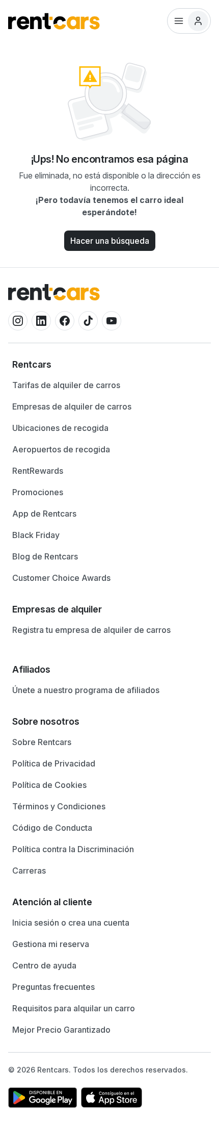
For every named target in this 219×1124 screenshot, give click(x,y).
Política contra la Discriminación (73, 849)
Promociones (37, 492)
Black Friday (36, 535)
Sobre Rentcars (41, 742)
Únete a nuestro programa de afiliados (85, 690)
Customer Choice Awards (61, 578)
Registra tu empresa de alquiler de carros (91, 630)
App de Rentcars (44, 513)
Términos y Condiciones (58, 806)
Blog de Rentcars (45, 556)
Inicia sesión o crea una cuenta (70, 922)
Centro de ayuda (44, 965)
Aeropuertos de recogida (61, 449)
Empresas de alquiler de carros (71, 406)
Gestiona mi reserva (50, 944)
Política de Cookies (49, 785)
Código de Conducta (52, 828)
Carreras (29, 870)
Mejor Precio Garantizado (61, 1030)
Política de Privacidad (53, 763)
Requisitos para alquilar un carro (73, 1008)
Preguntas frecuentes (53, 987)
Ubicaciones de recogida (60, 428)
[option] (109, 364)
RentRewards (37, 471)
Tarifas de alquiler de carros (66, 385)
